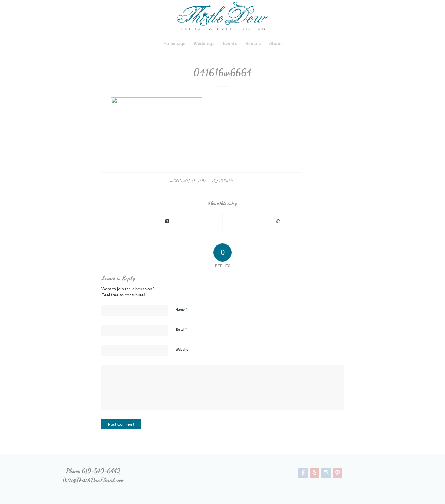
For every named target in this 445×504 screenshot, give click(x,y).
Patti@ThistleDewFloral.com (93, 480)
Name (181, 309)
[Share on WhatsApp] (278, 221)
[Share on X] (166, 221)
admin (226, 180)
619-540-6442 (101, 471)
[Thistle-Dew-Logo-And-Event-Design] (222, 18)
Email (181, 329)
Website (182, 349)
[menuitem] (175, 43)
